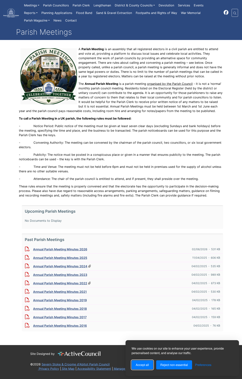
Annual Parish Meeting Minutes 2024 (60, 266)
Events (198, 5)
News (57, 20)
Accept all (142, 365)
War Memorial (191, 13)
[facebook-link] (226, 13)
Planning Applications (56, 13)
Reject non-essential (174, 365)
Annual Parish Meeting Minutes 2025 (60, 258)
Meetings (30, 5)
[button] (235, 13)
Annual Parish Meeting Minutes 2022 (60, 283)
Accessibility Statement (93, 369)
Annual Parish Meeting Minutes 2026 (60, 249)
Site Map (67, 369)
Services (184, 5)
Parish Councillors (56, 5)
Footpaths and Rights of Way (156, 13)
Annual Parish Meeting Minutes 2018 (60, 309)
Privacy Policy (48, 369)
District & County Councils (134, 5)
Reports (29, 13)
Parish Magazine (35, 20)
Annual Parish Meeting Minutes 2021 (60, 292)
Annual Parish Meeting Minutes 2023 (60, 275)
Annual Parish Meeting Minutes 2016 (60, 326)
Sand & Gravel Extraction (114, 13)
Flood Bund (84, 13)
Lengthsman (102, 5)
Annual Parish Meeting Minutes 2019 (60, 300)
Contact (71, 20)
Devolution (166, 5)
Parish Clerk (81, 5)
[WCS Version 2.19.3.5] (79, 354)
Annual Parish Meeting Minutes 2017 (60, 317)
